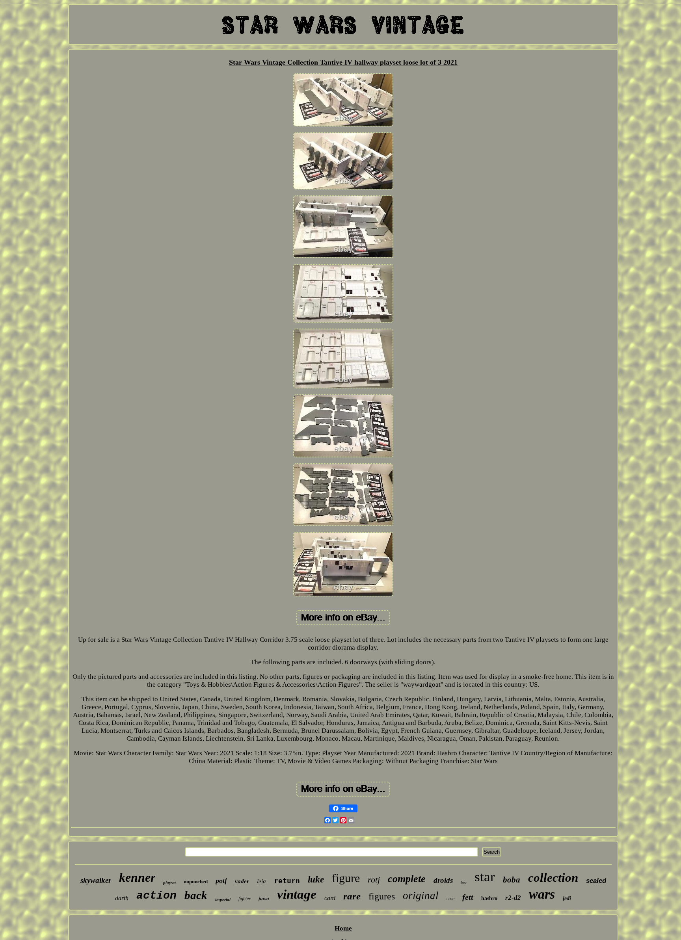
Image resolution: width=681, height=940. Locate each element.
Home (343, 928)
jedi (567, 898)
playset (169, 882)
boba (511, 879)
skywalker (95, 880)
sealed (596, 880)
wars (542, 894)
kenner (137, 877)
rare (352, 896)
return (287, 881)
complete (407, 878)
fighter (244, 898)
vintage (296, 894)
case (450, 898)
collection (553, 877)
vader (242, 881)
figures (381, 896)
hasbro (489, 898)
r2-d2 (513, 897)
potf (221, 880)
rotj (374, 879)
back (195, 895)
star (484, 876)
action (156, 896)
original (421, 895)
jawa (264, 898)
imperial (223, 899)
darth (121, 898)
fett (467, 897)
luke (316, 879)
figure (346, 877)
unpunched (196, 881)
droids (443, 880)
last (464, 883)
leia (261, 881)
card (329, 898)
